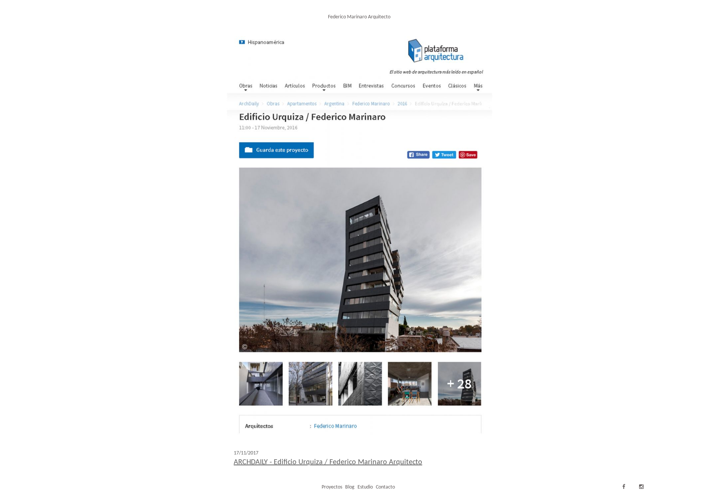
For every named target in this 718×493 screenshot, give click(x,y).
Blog (350, 487)
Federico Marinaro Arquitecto (359, 17)
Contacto (385, 487)
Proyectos (332, 487)
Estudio (365, 487)
